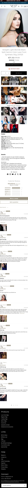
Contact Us (3, 457)
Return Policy (4, 465)
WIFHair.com (4, 437)
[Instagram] (10, 174)
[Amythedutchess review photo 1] (3, 297)
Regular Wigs (4, 417)
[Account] (18, 6)
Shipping (3, 469)
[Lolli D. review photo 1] (3, 227)
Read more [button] (3, 222)
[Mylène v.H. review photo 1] (3, 266)
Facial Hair (3, 423)
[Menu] (1, 6)
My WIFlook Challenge (6, 443)
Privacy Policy (4, 467)
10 (20, 45)
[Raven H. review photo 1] (3, 318)
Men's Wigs (4, 421)
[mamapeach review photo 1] (3, 397)
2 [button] (13, 405)
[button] (8, 187)
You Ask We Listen (5, 445)
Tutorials (3, 441)
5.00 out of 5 (17, 183)
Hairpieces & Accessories (7, 427)
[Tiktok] (15, 174)
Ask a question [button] (14, 202)
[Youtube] (13, 174)
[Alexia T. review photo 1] (3, 355)
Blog (2, 439)
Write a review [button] (14, 198)
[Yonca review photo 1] (3, 338)
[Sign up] (24, 485)
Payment (3, 463)
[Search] (4, 6)
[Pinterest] (20, 174)
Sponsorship (4, 447)
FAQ (2, 459)
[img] (2, 214)
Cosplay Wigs (4, 419)
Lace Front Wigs (5, 415)
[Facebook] (8, 174)
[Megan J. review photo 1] (3, 376)
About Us (3, 455)
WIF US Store (4, 435)
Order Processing (5, 461)
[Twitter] (18, 174)
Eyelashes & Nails (5, 425)
